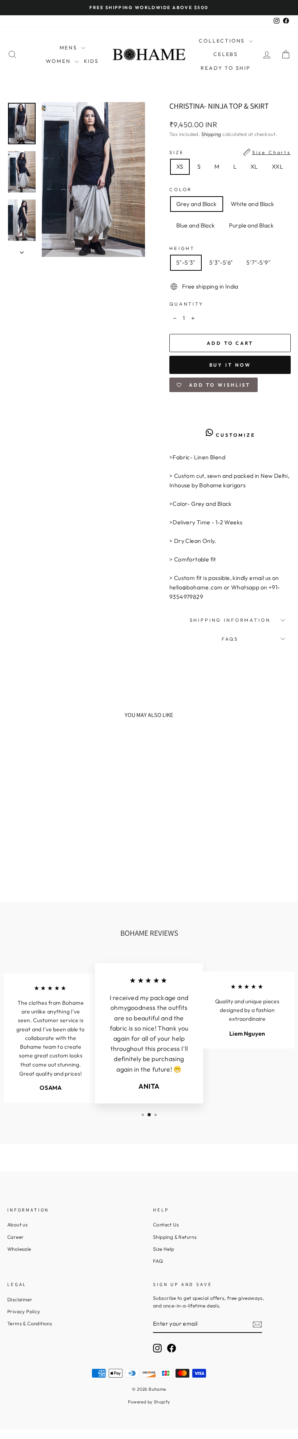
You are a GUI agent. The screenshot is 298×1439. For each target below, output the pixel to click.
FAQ (158, 1261)
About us (17, 1224)
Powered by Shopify (149, 1401)
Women (59, 61)
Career (15, 1237)
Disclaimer (19, 1299)
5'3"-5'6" (221, 262)
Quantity (186, 304)
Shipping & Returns (175, 1237)
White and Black (252, 203)
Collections (223, 40)
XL (254, 166)
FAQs (230, 639)
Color (180, 189)
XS (180, 166)
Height (182, 248)
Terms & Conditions (29, 1323)
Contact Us (166, 1224)
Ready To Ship (225, 68)
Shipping (211, 134)
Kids (91, 61)
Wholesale (19, 1249)
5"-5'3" (186, 262)
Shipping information (230, 620)
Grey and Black (196, 203)
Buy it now (230, 365)
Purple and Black (251, 225)
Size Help (163, 1249)
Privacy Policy (23, 1311)
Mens (70, 47)
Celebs (225, 54)
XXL (277, 166)
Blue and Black (195, 225)
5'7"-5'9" (258, 262)
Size (230, 152)
